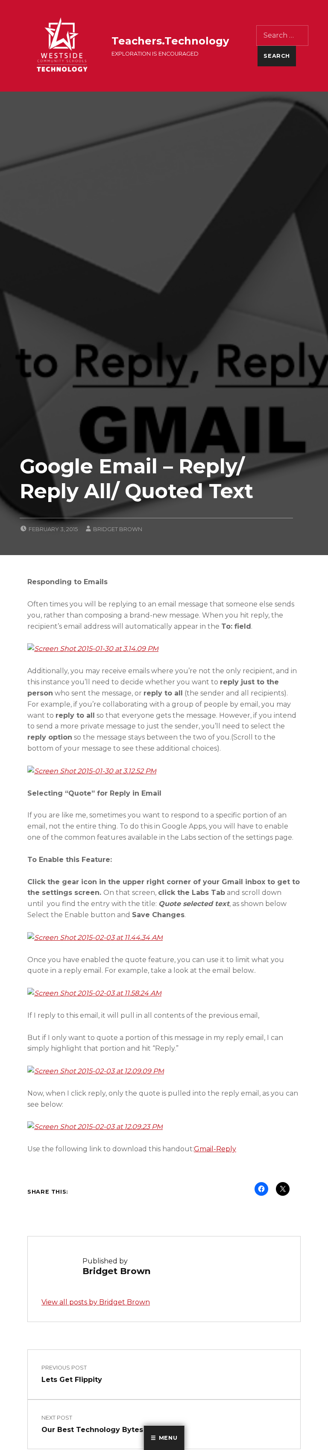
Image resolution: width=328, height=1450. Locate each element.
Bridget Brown (117, 529)
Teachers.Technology (170, 41)
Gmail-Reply (215, 1149)
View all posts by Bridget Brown (95, 1302)
